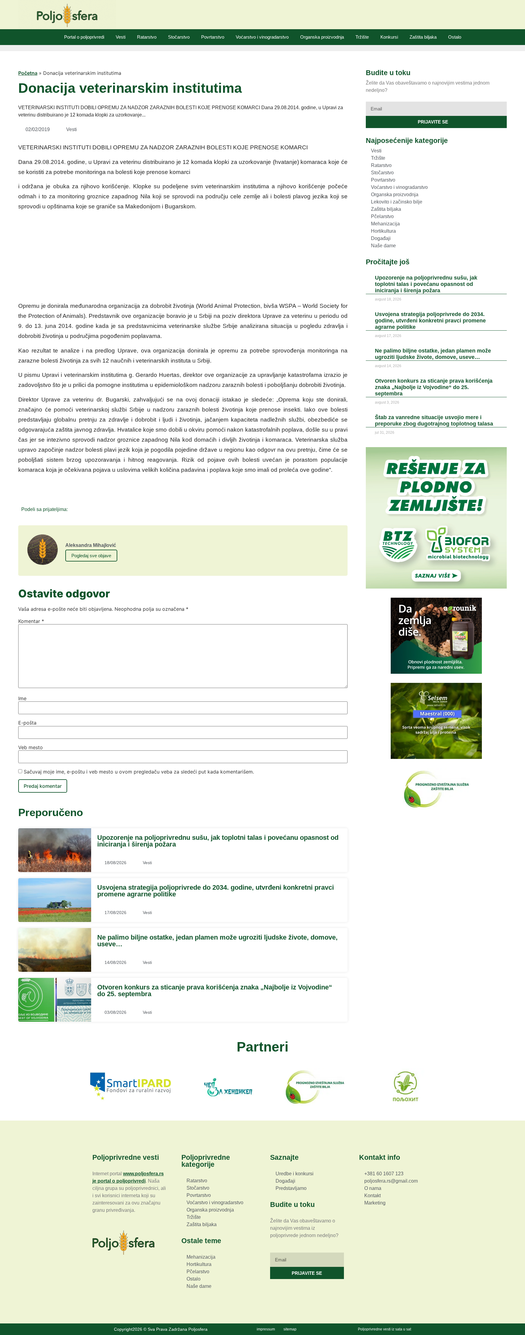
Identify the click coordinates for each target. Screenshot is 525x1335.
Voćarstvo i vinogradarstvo (262, 37)
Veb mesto (30, 747)
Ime (22, 698)
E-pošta (27, 722)
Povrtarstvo (212, 37)
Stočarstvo (179, 37)
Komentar (31, 621)
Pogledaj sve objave (91, 555)
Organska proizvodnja (322, 37)
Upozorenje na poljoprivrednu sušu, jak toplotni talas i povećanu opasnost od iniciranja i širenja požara (217, 841)
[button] (74, 509)
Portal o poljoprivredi (84, 37)
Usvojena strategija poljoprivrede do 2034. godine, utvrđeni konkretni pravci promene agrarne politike (215, 891)
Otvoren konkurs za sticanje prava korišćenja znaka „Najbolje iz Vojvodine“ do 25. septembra (214, 990)
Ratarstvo (146, 37)
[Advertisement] (183, 258)
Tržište (362, 37)
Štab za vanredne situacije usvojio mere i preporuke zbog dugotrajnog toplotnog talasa (434, 420)
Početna (27, 73)
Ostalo (454, 37)
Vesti (120, 37)
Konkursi (389, 37)
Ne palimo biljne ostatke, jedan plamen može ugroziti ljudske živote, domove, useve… (217, 940)
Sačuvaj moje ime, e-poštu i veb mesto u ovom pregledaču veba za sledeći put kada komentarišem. (139, 771)
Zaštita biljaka (423, 37)
